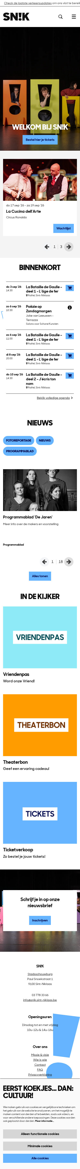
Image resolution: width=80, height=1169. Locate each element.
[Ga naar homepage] (16, 17)
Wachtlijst (63, 228)
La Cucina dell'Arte (23, 211)
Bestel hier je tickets (40, 139)
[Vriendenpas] (40, 637)
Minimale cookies (40, 1146)
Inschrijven (40, 920)
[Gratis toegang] (70, 307)
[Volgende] (68, 246)
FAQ (40, 1069)
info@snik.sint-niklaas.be (40, 1000)
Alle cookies (40, 1158)
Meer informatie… (44, 1121)
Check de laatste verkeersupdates (28, 3)
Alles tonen (40, 576)
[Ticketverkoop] (40, 813)
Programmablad (13, 544)
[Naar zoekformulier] (60, 17)
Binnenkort (40, 267)
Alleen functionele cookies (40, 1134)
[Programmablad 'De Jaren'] (40, 490)
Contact (40, 1065)
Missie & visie (40, 1055)
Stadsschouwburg (40, 974)
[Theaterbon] (40, 725)
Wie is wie (40, 1060)
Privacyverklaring (40, 1074)
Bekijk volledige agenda (53, 398)
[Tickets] (70, 288)
